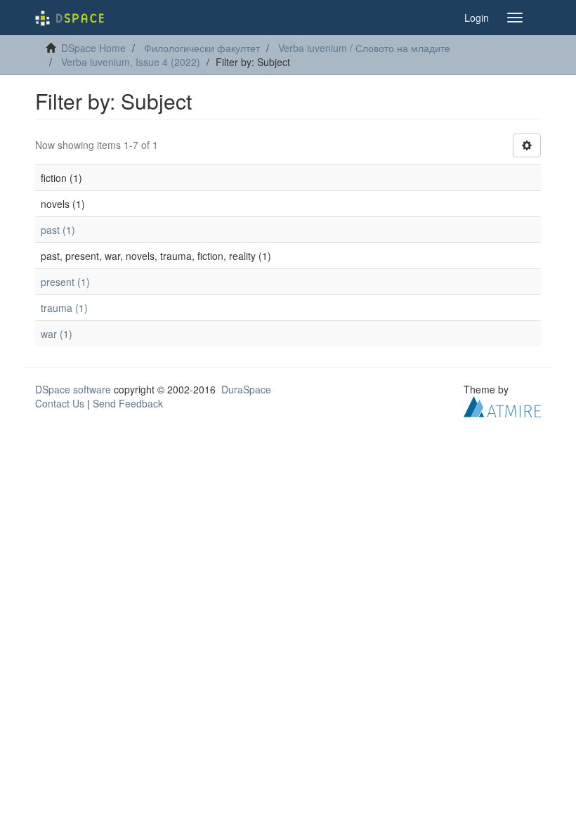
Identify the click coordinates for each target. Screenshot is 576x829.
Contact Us (59, 403)
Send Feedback (128, 403)
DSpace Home (93, 48)
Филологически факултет (202, 48)
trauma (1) (64, 308)
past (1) (58, 230)
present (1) (65, 282)
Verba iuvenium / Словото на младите (364, 48)
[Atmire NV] (502, 405)
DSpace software (73, 389)
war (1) (56, 334)
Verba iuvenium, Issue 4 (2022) (130, 62)
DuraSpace (246, 389)
